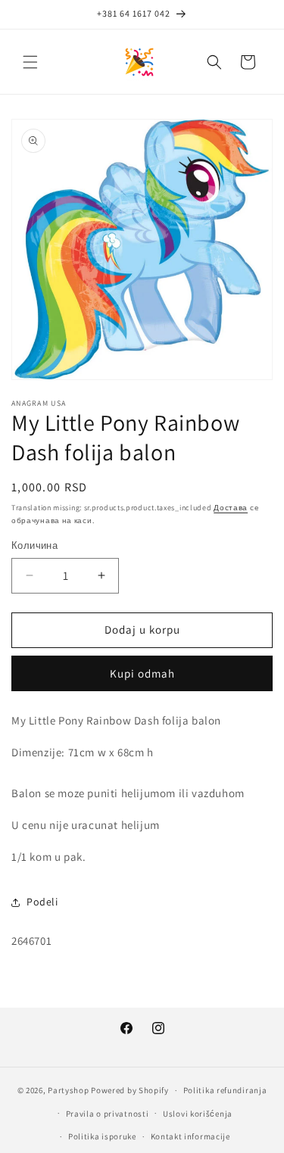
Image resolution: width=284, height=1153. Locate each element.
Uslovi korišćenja (198, 1113)
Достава (231, 508)
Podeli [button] (42, 901)
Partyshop (68, 1090)
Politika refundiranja (225, 1090)
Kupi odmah (142, 673)
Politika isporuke (102, 1136)
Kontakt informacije (190, 1136)
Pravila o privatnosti (107, 1113)
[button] (30, 62)
